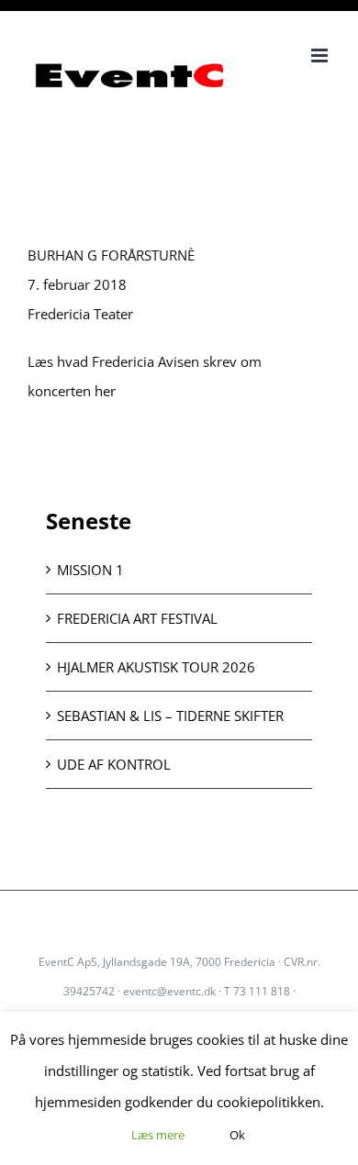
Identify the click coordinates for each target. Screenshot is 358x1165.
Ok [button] (237, 1134)
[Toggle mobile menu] (320, 55)
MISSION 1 (90, 569)
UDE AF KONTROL (114, 764)
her (105, 391)
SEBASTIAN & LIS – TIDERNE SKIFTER (170, 715)
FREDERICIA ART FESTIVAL (137, 618)
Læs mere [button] (158, 1134)
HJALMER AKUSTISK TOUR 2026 (156, 667)
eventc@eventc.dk (169, 991)
